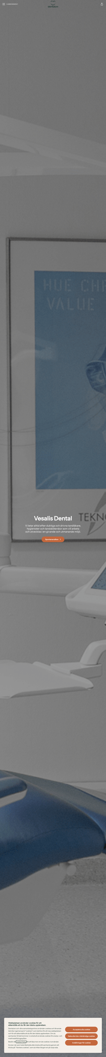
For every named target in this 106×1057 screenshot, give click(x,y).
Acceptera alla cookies (81, 1029)
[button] (102, 4)
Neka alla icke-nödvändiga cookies (81, 1036)
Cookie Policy (21, 1042)
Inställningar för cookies (81, 1043)
